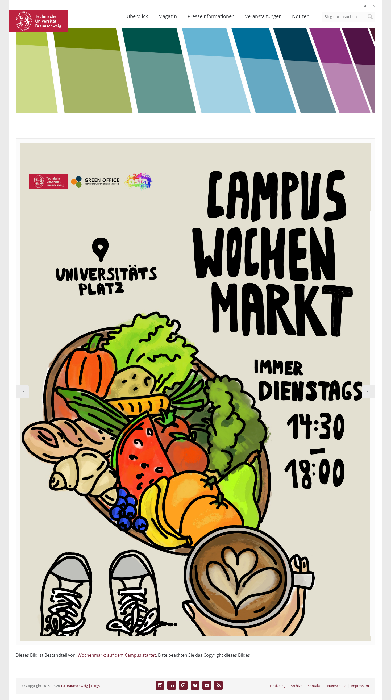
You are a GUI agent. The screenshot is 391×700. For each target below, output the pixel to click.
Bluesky (195, 685)
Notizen (300, 16)
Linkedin (171, 685)
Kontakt (313, 685)
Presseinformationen (211, 16)
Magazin (167, 16)
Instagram (160, 685)
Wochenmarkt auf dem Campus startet (117, 655)
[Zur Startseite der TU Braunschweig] (38, 20)
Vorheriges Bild (22, 391)
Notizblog (277, 685)
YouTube (206, 685)
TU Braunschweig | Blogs (80, 685)
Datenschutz (336, 685)
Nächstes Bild (368, 391)
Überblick (137, 16)
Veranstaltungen (263, 16)
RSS (218, 685)
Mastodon (183, 685)
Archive (296, 685)
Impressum (360, 685)
